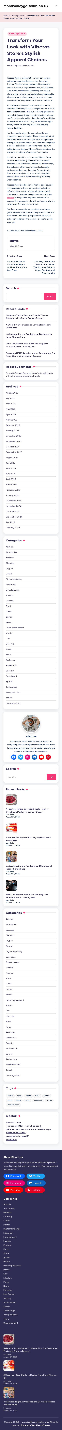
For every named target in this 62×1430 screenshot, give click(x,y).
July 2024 (10, 522)
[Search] (51, 777)
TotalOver (11, 1139)
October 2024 (13, 511)
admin (14, 240)
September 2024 (14, 516)
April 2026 (11, 414)
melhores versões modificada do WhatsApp (28, 1129)
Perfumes (10, 660)
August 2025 (12, 457)
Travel (9, 697)
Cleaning (10, 563)
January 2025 (12, 495)
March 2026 (11, 419)
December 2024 (13, 500)
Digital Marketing (14, 579)
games (9, 617)
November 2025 (13, 441)
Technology (11, 687)
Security (10, 670)
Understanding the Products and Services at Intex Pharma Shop (29, 335)
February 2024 (13, 527)
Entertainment (12, 590)
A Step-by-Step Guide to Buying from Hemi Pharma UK (28, 326)
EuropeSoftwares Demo (17, 373)
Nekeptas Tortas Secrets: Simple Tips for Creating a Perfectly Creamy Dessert (27, 316)
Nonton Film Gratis (16, 1132)
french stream (13, 1122)
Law (8, 638)
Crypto (9, 568)
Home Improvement (15, 627)
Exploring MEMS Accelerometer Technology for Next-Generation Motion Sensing (30, 354)
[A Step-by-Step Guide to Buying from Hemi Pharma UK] (11, 828)
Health (9, 622)
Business (10, 557)
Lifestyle (10, 643)
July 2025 (10, 463)
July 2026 (10, 398)
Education (11, 584)
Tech (27, 1100)
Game (9, 611)
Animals (9, 546)
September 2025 (14, 452)
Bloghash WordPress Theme (35, 1425)
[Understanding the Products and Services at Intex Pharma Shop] (11, 856)
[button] (16, 246)
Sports (9, 681)
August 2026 (12, 393)
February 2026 (13, 425)
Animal (10, 1096)
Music (37, 1096)
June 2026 (11, 403)
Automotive (11, 552)
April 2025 (11, 479)
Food (8, 606)
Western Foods (13, 1105)
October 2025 (13, 446)
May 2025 (11, 473)
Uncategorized (17, 34)
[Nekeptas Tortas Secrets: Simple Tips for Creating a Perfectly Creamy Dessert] (11, 799)
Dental (9, 573)
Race (10, 1100)
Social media (12, 676)
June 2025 (11, 468)
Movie (9, 649)
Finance (9, 600)
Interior (9, 633)
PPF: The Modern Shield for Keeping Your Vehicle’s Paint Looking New (27, 345)
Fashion (9, 595)
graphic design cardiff (17, 1136)
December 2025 (13, 436)
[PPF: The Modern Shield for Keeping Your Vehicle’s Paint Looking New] (11, 885)
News (8, 654)
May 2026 (11, 409)
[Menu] (57, 6)
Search (11, 288)
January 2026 (12, 430)
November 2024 (13, 506)
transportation (13, 692)
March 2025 (11, 484)
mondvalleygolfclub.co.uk (25, 6)
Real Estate (11, 665)
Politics (46, 1096)
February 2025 (13, 490)
